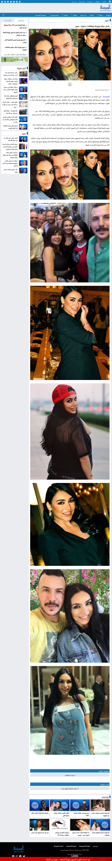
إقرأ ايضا (105, 797)
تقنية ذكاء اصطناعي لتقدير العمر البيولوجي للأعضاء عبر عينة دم (10, 119)
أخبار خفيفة (21, 68)
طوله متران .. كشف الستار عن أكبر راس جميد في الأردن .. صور (10, 104)
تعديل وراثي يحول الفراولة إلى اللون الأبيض (10, 126)
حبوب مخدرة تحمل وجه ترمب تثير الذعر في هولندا (10, 73)
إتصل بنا (89, 1)
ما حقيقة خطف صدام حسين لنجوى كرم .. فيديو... (80, 833)
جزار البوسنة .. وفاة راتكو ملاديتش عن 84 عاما (11, 111)
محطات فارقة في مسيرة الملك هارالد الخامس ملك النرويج (10, 89)
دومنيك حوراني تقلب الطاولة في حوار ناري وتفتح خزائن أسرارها (10, 154)
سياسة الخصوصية (84, 845)
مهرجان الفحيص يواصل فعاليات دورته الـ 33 (62, 833)
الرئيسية (108, 15)
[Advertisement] (46, 8)
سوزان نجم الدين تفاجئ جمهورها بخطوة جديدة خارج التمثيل (10, 163)
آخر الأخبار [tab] (21, 20)
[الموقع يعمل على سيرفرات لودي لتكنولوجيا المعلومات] (75, 855)
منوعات (65, 15)
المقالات (97, 1)
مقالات (75, 15)
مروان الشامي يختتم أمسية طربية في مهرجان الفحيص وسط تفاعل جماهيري (10, 146)
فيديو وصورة (55, 15)
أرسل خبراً (81, 1)
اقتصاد (92, 15)
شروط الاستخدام (71, 845)
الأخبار (104, 1)
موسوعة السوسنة (40, 15)
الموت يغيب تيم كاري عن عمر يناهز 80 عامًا (11, 138)
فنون (107, 20)
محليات (101, 15)
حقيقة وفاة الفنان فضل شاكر (40, 812)
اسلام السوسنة (58, 845)
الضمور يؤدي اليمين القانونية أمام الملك (73, 859)
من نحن (74, 1)
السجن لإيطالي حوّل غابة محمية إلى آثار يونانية (11, 96)
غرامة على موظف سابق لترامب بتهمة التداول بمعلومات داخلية (11, 81)
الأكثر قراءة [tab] (7, 20)
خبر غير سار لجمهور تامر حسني (40, 832)
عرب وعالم (83, 15)
